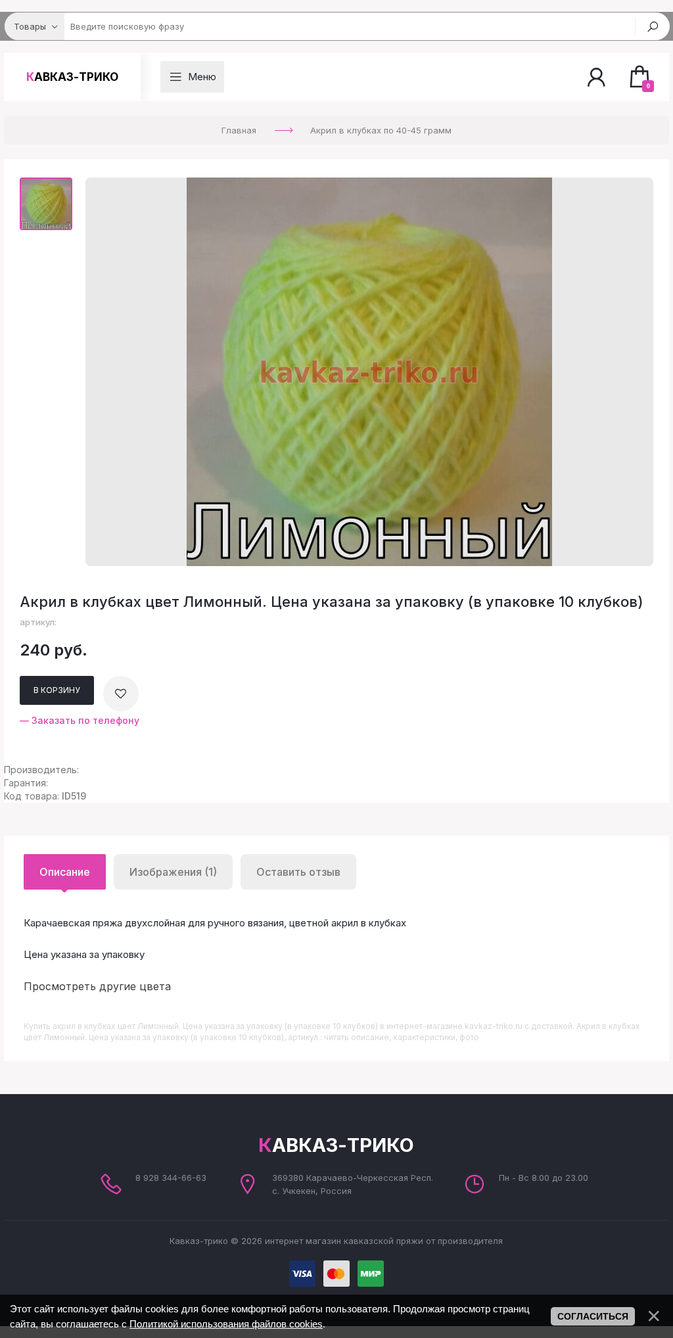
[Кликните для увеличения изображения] (369, 372)
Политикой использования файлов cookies (226, 1323)
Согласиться (592, 1316)
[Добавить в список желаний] (121, 693)
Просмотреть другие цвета (97, 986)
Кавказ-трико (72, 77)
